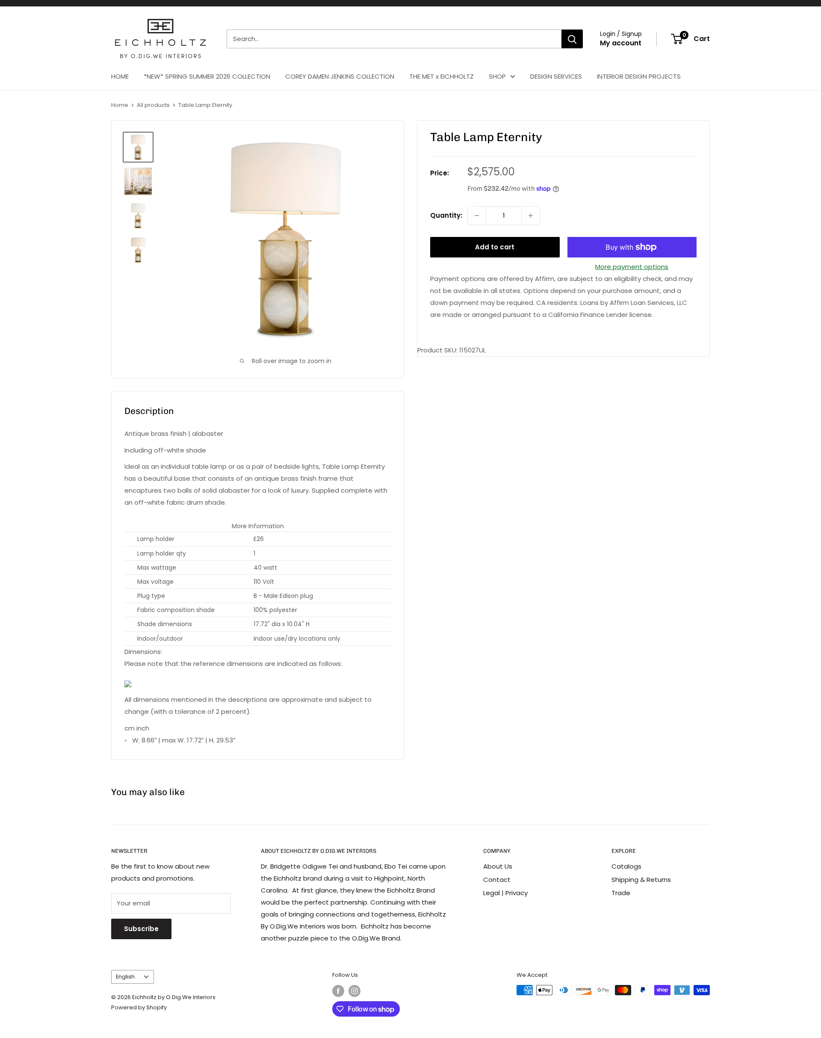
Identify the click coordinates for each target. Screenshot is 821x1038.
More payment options (631, 266)
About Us (497, 866)
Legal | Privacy (505, 892)
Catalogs (626, 866)
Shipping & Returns (641, 879)
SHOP (497, 76)
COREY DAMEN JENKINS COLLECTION (339, 76)
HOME (120, 76)
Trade (620, 892)
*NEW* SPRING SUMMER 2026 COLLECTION (207, 76)
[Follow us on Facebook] (338, 991)
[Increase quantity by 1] (531, 216)
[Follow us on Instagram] (354, 991)
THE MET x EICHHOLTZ (441, 76)
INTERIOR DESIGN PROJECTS (639, 76)
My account (620, 43)
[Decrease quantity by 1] (477, 216)
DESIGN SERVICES (556, 76)
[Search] (572, 39)
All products (153, 105)
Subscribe (141, 928)
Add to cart (494, 246)
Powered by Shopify (139, 1007)
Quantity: (446, 215)
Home (119, 105)
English (125, 976)
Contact (497, 879)
